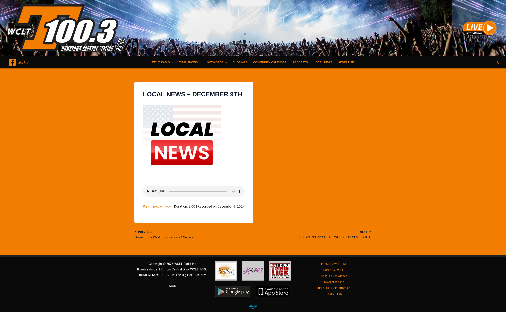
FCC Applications (333, 282)
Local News (323, 62)
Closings (240, 62)
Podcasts (300, 62)
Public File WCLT (333, 270)
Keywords (215, 62)
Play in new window (157, 206)
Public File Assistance (333, 276)
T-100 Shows (188, 62)
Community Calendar (270, 62)
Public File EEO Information (333, 287)
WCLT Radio (161, 62)
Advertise (346, 62)
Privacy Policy (333, 293)
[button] (171, 62)
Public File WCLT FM (333, 264)
